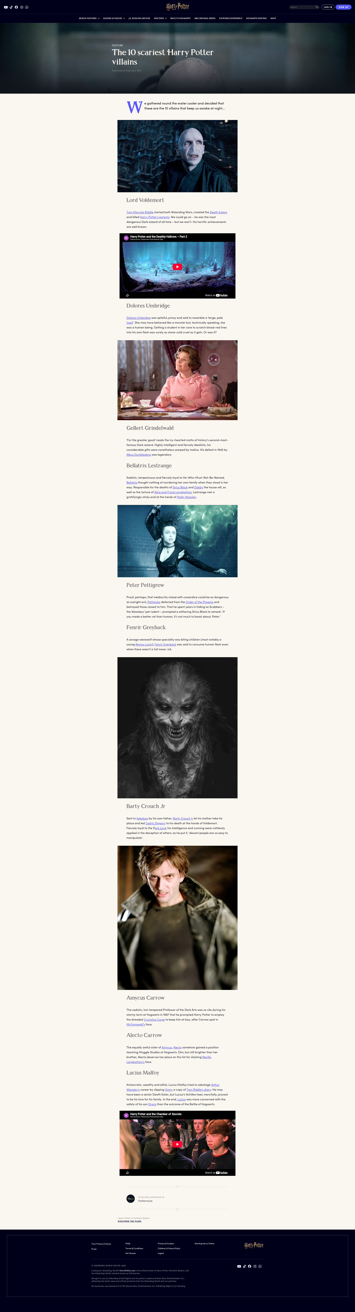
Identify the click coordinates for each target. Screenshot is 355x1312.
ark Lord (160, 828)
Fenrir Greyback (165, 644)
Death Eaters (218, 212)
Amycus (167, 1047)
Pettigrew (153, 602)
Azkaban (142, 818)
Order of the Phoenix (199, 602)
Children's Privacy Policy (169, 1248)
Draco (152, 1104)
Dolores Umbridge (138, 318)
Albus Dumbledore (138, 454)
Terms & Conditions (134, 1248)
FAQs (127, 1243)
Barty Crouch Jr (183, 818)
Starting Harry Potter (205, 1243)
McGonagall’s (135, 1024)
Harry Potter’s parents (154, 217)
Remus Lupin (143, 644)
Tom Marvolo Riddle (139, 212)
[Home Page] (177, 7)
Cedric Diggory (155, 823)
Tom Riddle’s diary (199, 1089)
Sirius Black (180, 487)
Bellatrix (131, 482)
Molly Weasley (186, 497)
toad (129, 322)
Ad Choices (130, 1253)
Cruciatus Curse (154, 1019)
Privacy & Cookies (166, 1243)
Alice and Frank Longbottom (173, 492)
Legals (161, 1253)
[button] (89, 19)
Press (94, 1249)
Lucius (182, 1099)
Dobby (198, 487)
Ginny (169, 1089)
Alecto (177, 1047)
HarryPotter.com (127, 1270)
